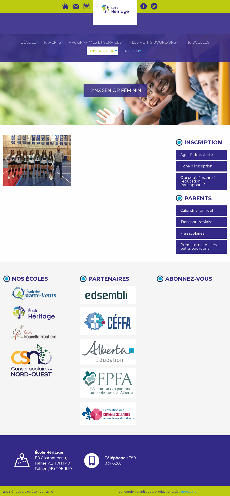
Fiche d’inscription (196, 166)
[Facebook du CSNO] (143, 6)
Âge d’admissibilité (196, 155)
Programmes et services (95, 42)
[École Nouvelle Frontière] (33, 332)
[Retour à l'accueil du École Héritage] (115, 9)
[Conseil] (31, 360)
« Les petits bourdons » (154, 42)
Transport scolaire (196, 222)
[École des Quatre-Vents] (33, 293)
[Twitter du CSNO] (154, 6)
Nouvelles (197, 42)
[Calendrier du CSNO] (86, 6)
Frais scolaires (192, 233)
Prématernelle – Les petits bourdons (198, 247)
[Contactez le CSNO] (76, 6)
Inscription (102, 51)
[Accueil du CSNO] (65, 6)
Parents (52, 42)
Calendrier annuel (196, 210)
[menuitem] (28, 42)
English (130, 51)
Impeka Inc (188, 491)
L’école (28, 42)
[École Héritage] (33, 312)
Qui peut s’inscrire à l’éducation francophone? (198, 181)
